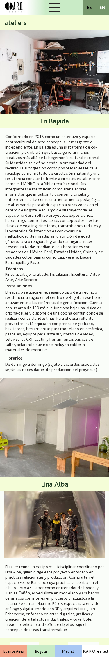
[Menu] (54, 7)
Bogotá (41, 651)
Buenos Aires (13, 651)
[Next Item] (95, 427)
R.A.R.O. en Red (95, 651)
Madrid (68, 651)
